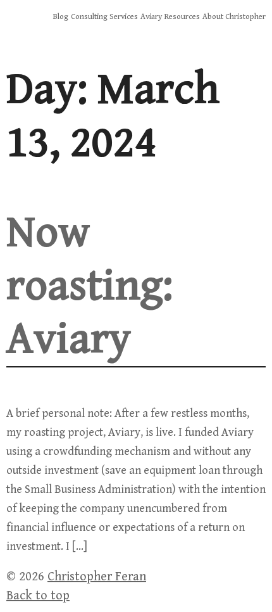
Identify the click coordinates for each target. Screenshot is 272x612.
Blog (60, 17)
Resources (182, 17)
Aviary (151, 17)
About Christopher (234, 17)
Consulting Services (104, 17)
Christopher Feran (96, 577)
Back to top (38, 596)
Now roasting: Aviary (89, 286)
